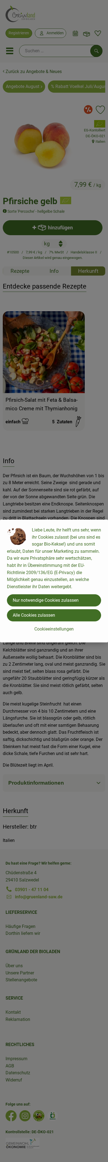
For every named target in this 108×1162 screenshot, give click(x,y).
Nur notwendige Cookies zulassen (46, 600)
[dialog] (54, 581)
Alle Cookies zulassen (34, 615)
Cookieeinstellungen (54, 629)
